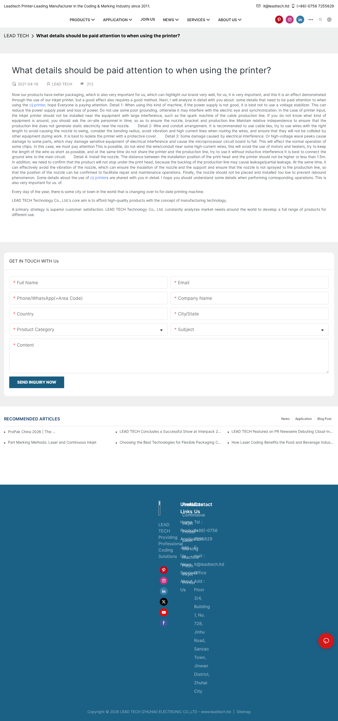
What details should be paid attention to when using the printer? (108, 35)
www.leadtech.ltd (216, 711)
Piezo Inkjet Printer (188, 574)
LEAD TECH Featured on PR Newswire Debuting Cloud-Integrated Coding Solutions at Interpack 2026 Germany (283, 431)
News (285, 419)
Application (303, 419)
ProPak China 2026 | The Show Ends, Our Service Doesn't (32, 431)
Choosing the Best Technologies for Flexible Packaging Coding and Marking (171, 442)
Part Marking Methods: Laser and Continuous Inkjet (52, 442)
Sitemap (243, 711)
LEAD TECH (16, 35)
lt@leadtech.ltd (276, 6)
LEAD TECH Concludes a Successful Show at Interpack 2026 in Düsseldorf (171, 431)
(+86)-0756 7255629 (315, 6)
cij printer (37, 105)
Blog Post (324, 419)
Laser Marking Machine (190, 549)
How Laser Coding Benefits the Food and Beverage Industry (283, 442)
